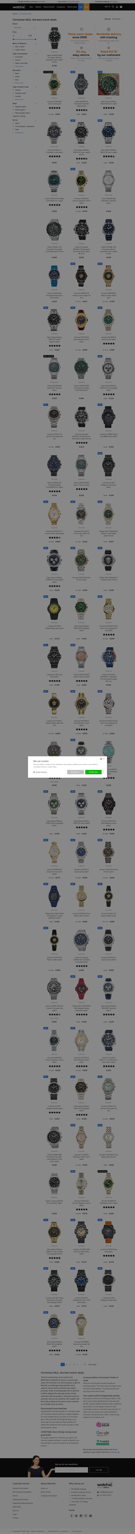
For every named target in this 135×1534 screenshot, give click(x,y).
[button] (40, 772)
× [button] (104, 759)
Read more (61, 767)
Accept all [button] (93, 772)
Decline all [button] (75, 772)
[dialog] (67, 767)
